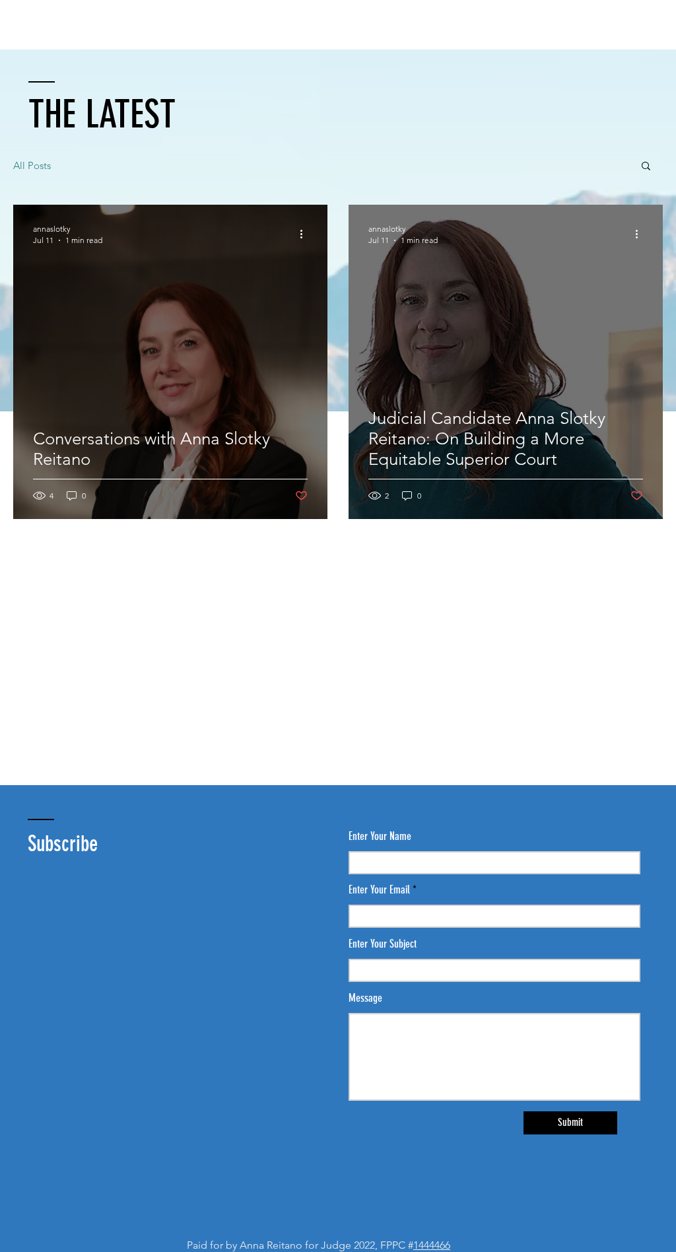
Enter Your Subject (383, 944)
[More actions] (306, 234)
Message (365, 998)
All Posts (32, 165)
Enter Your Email (379, 889)
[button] (646, 167)
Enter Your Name (380, 836)
